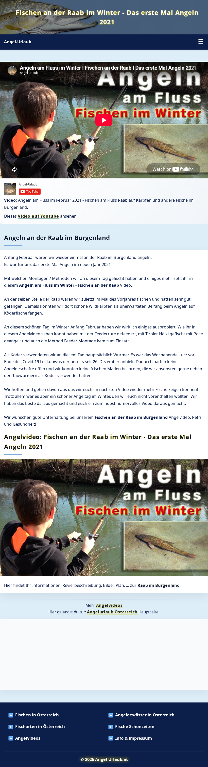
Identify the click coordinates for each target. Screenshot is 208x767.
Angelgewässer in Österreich (145, 715)
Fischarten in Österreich (40, 726)
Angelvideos (109, 605)
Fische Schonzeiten (134, 726)
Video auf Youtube (38, 216)
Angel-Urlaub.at (111, 759)
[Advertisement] (104, 654)
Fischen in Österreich (37, 715)
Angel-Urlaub (17, 42)
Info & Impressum (133, 738)
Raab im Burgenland (158, 585)
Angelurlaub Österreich (112, 611)
